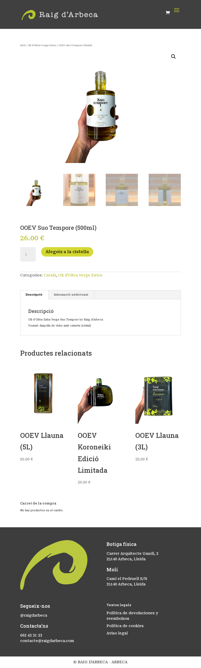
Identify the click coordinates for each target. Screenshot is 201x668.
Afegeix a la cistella (67, 251)
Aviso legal (117, 633)
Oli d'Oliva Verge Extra (42, 45)
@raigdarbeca (33, 615)
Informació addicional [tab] (71, 294)
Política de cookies (125, 626)
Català (50, 275)
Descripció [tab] (34, 294)
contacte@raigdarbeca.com (47, 641)
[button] (173, 56)
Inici (22, 45)
